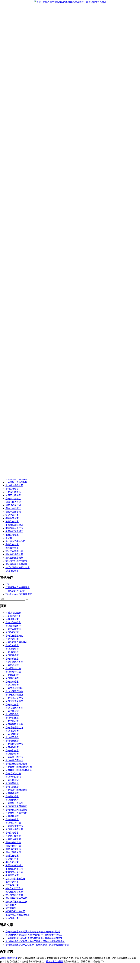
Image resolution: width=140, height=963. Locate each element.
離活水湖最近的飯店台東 (17, 567)
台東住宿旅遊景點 (14, 636)
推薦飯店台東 (12, 535)
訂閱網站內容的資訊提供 (17, 587)
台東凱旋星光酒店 (9, 958)
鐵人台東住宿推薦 (14, 554)
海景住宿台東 (12, 544)
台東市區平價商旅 (14, 691)
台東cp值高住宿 (13, 622)
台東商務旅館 (12, 655)
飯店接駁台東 (12, 571)
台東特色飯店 (12, 800)
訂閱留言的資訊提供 (15, 591)
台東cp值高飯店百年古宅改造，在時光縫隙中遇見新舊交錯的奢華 (37, 945)
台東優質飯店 (12, 652)
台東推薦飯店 (12, 741)
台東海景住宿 (12, 780)
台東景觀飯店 (12, 747)
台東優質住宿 (12, 649)
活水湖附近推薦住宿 (15, 541)
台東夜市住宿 (12, 678)
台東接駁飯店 (12, 734)
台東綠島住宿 (12, 816)
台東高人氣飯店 (13, 498)
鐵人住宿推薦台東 (14, 551)
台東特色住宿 (12, 793)
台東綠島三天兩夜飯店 (16, 482)
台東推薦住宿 (12, 737)
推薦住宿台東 (12, 521)
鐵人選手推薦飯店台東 (16, 564)
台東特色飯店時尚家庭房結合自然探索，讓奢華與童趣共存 (33, 938)
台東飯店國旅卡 (13, 492)
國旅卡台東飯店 (13, 508)
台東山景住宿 (12, 685)
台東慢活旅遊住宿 (14, 727)
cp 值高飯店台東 (13, 613)
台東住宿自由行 (13, 639)
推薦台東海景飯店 (14, 531)
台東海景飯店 (12, 787)
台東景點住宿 (12, 754)
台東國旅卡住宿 (13, 668)
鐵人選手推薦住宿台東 (16, 561)
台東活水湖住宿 (13, 773)
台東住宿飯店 (12, 645)
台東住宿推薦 (12, 632)
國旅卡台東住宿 (13, 505)
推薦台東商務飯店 (14, 525)
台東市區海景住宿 (14, 698)
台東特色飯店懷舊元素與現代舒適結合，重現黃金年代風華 (33, 935)
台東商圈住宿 (12, 665)
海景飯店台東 (12, 548)
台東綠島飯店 (12, 819)
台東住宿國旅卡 (13, 629)
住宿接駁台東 (12, 619)
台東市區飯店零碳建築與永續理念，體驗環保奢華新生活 (32, 931)
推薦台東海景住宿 (14, 528)
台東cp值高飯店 (13, 626)
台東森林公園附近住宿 (16, 764)
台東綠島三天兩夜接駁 (16, 479)
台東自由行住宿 (13, 823)
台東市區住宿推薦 (14, 688)
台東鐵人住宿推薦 (14, 485)
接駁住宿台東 (12, 515)
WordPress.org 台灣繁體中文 (18, 594)
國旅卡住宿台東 (13, 502)
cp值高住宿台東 (13, 616)
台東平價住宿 (12, 711)
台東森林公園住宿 (14, 757)
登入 (7, 584)
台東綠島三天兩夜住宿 (16, 806)
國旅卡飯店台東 (13, 512)
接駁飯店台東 (12, 518)
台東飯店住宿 (12, 489)
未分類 (8, 538)
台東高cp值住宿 (13, 495)
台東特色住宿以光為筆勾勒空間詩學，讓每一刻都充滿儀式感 (35, 941)
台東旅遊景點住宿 (14, 744)
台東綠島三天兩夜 (14, 803)
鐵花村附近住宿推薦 (15, 911)
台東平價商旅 (12, 718)
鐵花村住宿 (10, 905)
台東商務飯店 (12, 659)
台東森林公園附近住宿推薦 (18, 767)
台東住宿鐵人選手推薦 (16, 642)
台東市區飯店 (12, 704)
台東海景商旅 (12, 783)
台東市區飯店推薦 (14, 708)
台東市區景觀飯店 (14, 695)
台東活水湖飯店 (13, 777)
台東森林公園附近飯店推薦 (18, 770)
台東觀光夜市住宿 (14, 826)
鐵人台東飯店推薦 (14, 558)
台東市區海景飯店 (14, 701)
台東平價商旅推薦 (14, 724)
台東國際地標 (12, 675)
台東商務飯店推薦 (14, 662)
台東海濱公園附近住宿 (16, 790)
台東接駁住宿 (12, 731)
